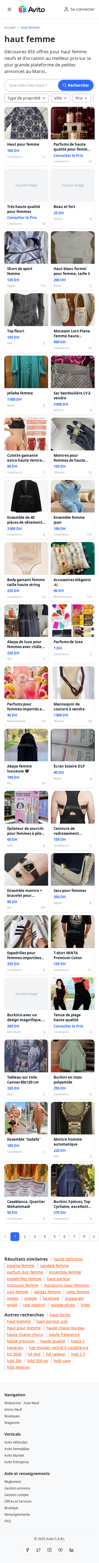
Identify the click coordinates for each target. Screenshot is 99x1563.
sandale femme (54, 1265)
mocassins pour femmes (66, 1285)
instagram (74, 1298)
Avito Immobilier (17, 1449)
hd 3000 (14, 1354)
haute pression (21, 1341)
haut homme (19, 1321)
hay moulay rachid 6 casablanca (58, 1347)
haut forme (60, 1314)
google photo (63, 1304)
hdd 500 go (37, 1360)
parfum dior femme (25, 1272)
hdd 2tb (14, 1360)
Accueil (9, 27)
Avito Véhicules (16, 1442)
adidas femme (47, 1291)
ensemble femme (65, 1272)
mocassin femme (22, 1285)
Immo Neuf (13, 1409)
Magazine (12, 1422)
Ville (58, 98)
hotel (85, 1304)
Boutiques (12, 1416)
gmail (12, 1304)
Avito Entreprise (16, 1462)
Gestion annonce (17, 1488)
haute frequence (64, 1334)
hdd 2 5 (78, 1354)
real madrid (34, 1304)
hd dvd (34, 1354)
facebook (51, 1298)
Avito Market (14, 1455)
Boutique (11, 1508)
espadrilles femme (24, 1278)
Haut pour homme (24, 1327)
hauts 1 (78, 1341)
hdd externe (18, 1367)
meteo (12, 1298)
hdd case (62, 1360)
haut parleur (58, 1278)
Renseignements (17, 1514)
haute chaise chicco (25, 1334)
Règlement (12, 1481)
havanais (15, 1347)
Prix (79, 98)
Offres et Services (18, 1501)
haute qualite (52, 1341)
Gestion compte (16, 1494)
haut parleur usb (52, 1321)
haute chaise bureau (65, 1327)
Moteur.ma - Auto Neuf (21, 1403)
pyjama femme (20, 1265)
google (30, 1298)
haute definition (68, 1258)
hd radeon (55, 1354)
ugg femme (17, 1291)
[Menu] (9, 9)
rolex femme (77, 1291)
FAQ (7, 1521)
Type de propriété (23, 98)
